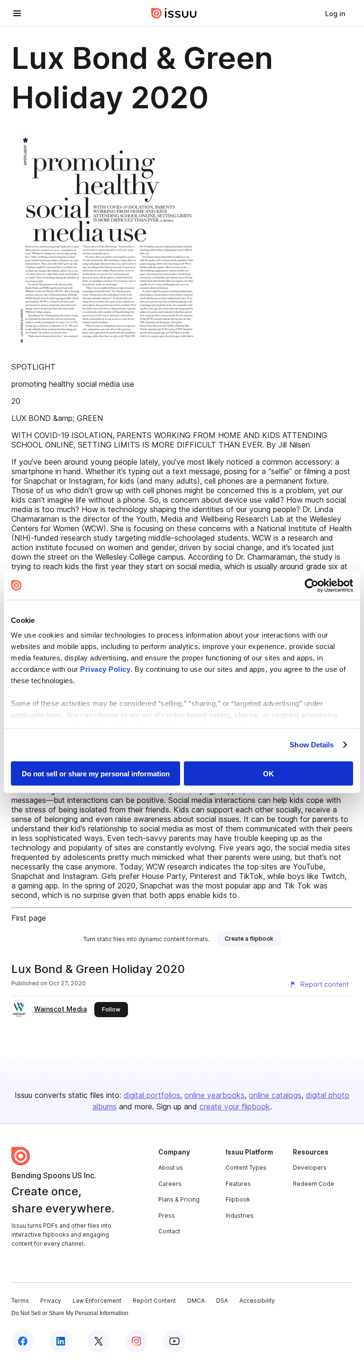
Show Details (312, 745)
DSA (222, 1300)
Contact (169, 1231)
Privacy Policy (105, 669)
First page (28, 918)
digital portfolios (152, 1095)
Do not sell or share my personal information (96, 773)
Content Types (246, 1167)
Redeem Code (313, 1183)
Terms (20, 1300)
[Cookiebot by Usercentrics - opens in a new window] (311, 585)
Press (166, 1215)
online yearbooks (214, 1095)
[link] (335, 13)
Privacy (50, 1300)
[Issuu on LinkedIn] (60, 1341)
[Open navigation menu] (17, 13)
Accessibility (257, 1300)
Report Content (154, 1300)
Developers (310, 1167)
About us (170, 1167)
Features (238, 1183)
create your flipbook (235, 1106)
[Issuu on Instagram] (136, 1341)
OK (268, 773)
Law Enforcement (97, 1300)
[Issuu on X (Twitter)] (98, 1341)
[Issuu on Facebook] (22, 1341)
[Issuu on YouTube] (174, 1341)
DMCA (196, 1300)
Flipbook (238, 1199)
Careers (170, 1183)
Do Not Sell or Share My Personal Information (69, 1313)
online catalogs (275, 1095)
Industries (240, 1215)
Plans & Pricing (179, 1199)
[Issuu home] (173, 13)
